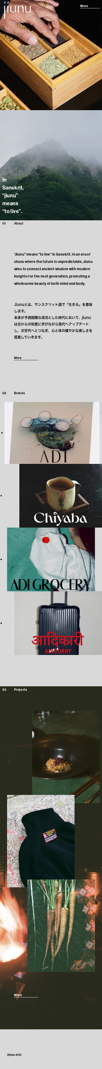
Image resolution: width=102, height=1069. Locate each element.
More (84, 6)
